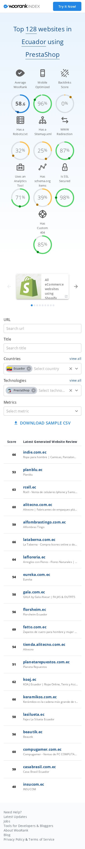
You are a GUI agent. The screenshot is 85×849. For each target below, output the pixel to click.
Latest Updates (15, 816)
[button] (19, 368)
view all (75, 358)
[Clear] (71, 368)
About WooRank (16, 830)
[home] (22, 6)
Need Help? (13, 812)
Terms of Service (41, 839)
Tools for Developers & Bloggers (28, 826)
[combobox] (42, 368)
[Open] (76, 368)
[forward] (75, 286)
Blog (7, 835)
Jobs (7, 821)
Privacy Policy (14, 839)
